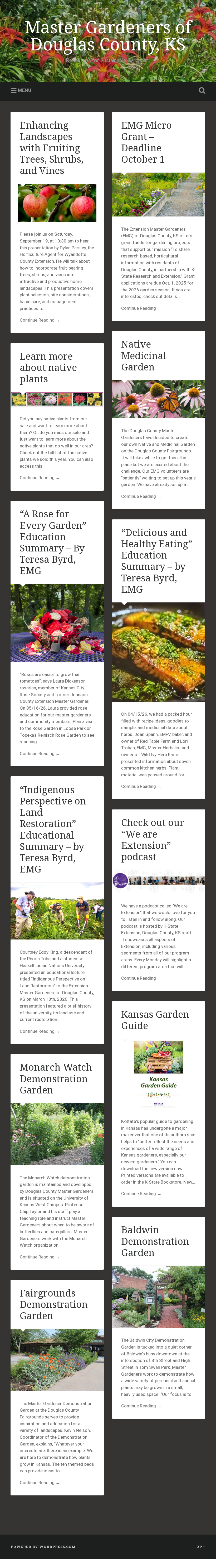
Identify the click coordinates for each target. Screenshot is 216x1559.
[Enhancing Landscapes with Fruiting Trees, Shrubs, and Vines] (57, 203)
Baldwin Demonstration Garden (155, 1241)
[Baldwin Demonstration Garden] (158, 1297)
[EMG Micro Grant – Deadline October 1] (158, 194)
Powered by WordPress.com (43, 1547)
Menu (24, 90)
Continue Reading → (40, 320)
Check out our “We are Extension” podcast (152, 839)
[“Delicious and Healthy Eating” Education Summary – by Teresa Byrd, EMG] (158, 651)
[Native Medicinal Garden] (158, 399)
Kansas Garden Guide (155, 1020)
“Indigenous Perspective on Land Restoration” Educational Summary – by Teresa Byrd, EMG (53, 829)
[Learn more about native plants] (57, 399)
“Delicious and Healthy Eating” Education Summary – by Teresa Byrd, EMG (156, 561)
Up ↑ (200, 1547)
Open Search (201, 91)
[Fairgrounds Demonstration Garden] (57, 1360)
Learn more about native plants (48, 367)
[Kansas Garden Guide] (158, 1074)
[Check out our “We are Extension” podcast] (158, 881)
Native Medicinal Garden (143, 355)
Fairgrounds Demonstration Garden (54, 1304)
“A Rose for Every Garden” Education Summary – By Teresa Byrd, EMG (53, 542)
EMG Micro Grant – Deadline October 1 (146, 142)
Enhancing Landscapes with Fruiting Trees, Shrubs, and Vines (52, 148)
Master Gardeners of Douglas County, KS (108, 35)
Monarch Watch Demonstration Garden (56, 1078)
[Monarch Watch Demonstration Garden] (57, 1134)
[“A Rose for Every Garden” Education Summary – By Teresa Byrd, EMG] (57, 623)
